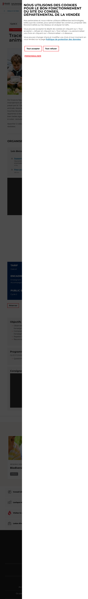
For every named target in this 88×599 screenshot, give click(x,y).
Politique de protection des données (63, 39)
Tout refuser (51, 49)
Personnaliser (33, 56)
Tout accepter (33, 49)
